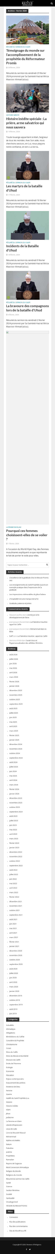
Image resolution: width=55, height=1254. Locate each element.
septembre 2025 (16, 704)
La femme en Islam (13, 527)
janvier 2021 (14, 946)
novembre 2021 (15, 906)
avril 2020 (13, 982)
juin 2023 (13, 825)
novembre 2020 (15, 955)
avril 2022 (13, 888)
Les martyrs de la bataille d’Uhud (24, 188)
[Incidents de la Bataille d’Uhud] (27, 225)
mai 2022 (13, 883)
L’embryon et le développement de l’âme (24, 616)
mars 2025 (13, 731)
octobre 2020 (14, 960)
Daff (11, 636)
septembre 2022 (16, 865)
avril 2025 (13, 726)
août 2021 (13, 919)
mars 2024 (13, 785)
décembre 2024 (15, 744)
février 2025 (14, 735)
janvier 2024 (14, 794)
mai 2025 (13, 722)
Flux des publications (17, 1222)
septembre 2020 (16, 964)
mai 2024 (13, 776)
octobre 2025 (14, 699)
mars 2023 (13, 838)
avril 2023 (13, 834)
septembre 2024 (16, 758)
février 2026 (14, 681)
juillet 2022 (13, 874)
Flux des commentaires (18, 1226)
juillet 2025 (13, 713)
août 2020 (13, 969)
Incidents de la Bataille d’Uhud (22, 248)
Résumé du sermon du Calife (18, 47)
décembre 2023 (15, 798)
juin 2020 (13, 977)
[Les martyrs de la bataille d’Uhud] (27, 165)
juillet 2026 (13, 659)
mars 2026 (13, 677)
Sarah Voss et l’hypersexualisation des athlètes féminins (26, 641)
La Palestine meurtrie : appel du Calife (32, 636)
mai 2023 (13, 829)
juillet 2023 (13, 820)
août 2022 (13, 870)
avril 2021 (13, 933)
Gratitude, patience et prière (20, 603)
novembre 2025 (15, 695)
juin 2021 (13, 924)
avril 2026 (13, 672)
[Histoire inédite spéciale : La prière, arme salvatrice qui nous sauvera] (27, 97)
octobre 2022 (14, 861)
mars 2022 (13, 892)
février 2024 (14, 789)
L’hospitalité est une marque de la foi (23, 599)
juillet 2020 (13, 973)
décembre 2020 (15, 951)
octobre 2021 (14, 910)
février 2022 (14, 897)
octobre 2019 (14, 1000)
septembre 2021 (16, 915)
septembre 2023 (16, 812)
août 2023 (13, 816)
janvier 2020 (14, 991)
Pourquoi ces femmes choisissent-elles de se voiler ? (26, 535)
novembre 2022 (15, 856)
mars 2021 (13, 937)
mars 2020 (13, 987)
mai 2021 (13, 928)
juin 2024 (13, 771)
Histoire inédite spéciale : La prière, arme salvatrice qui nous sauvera (26, 123)
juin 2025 (13, 717)
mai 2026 (13, 668)
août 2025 (13, 708)
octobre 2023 (14, 807)
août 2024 (13, 762)
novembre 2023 (15, 802)
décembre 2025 (15, 690)
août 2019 (13, 1009)
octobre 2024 (14, 753)
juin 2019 (13, 1013)
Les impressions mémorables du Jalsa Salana (27, 594)
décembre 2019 (15, 995)
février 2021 (14, 942)
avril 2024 (13, 780)
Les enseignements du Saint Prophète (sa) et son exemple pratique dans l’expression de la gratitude (28, 587)
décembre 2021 (15, 901)
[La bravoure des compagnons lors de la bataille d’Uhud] (27, 285)
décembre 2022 (15, 852)
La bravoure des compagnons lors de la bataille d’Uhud (27, 308)
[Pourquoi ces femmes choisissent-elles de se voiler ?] (27, 427)
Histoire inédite (12, 115)
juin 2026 (13, 663)
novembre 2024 (15, 749)
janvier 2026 (14, 686)
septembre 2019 (16, 1004)
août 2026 (13, 654)
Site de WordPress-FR (17, 1231)
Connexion (13, 1217)
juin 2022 (13, 879)
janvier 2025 (14, 740)
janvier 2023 (14, 847)
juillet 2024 (13, 767)
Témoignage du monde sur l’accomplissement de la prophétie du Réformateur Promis (25, 56)
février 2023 (14, 843)
